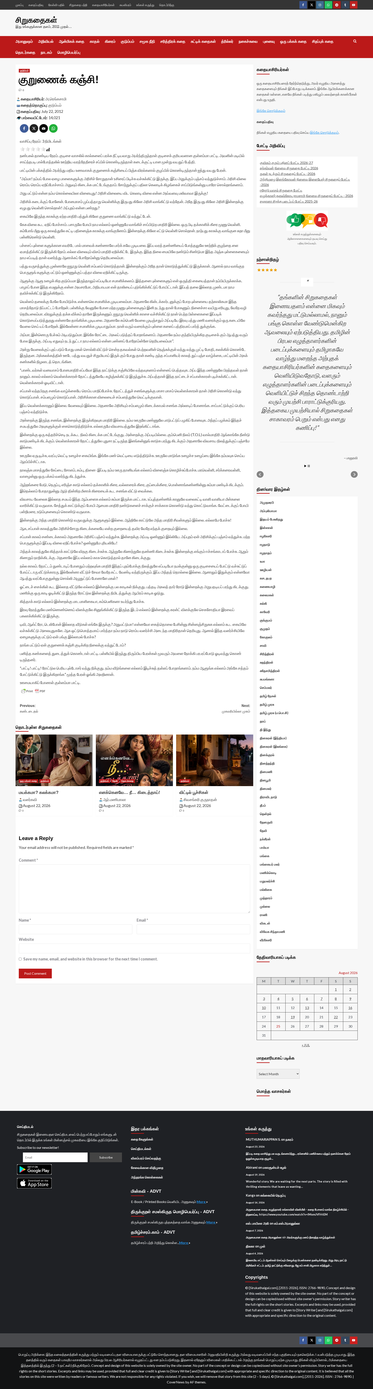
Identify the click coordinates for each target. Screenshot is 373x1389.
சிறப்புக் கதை (322, 41)
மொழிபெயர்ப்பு (68, 52)
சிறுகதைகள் (36, 20)
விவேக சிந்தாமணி (272, 931)
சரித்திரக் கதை (172, 41)
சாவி (263, 645)
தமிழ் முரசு (267, 704)
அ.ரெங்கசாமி (55, 98)
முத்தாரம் (266, 898)
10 (264, 1008)
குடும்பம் (127, 41)
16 (350, 1008)
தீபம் (263, 805)
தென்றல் (265, 814)
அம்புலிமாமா (268, 511)
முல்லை (265, 906)
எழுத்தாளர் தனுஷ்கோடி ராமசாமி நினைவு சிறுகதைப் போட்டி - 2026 (306, 196)
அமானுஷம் (24, 41)
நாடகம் (46, 52)
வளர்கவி (30, 799)
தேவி (115, 781)
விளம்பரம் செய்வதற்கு (146, 1158)
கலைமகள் (267, 595)
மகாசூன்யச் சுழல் (274, 1167)
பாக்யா (264, 847)
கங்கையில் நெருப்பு (273, 1195)
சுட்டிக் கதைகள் (203, 41)
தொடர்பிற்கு (166, 5)
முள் (262, 1246)
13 (307, 1008)
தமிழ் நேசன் (268, 696)
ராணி (263, 915)
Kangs (250, 1195)
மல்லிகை (266, 889)
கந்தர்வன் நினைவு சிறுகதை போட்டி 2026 (289, 168)
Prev (260, 474)
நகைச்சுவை (248, 41)
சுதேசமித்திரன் (270, 671)
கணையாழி (267, 586)
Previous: (29, 708)
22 (336, 1017)
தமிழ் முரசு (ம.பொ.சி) (274, 713)
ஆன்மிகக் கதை (71, 41)
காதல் (95, 41)
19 (293, 1017)
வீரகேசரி (266, 940)
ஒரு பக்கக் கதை (293, 41)
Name (25, 920)
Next (354, 474)
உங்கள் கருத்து (145, 5)
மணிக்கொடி (268, 873)
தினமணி (266, 772)
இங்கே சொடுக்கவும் (271, 111)
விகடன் (265, 923)
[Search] (355, 41)
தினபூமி (265, 780)
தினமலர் (266, 788)
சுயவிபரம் (125, 5)
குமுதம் (265, 629)
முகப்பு (20, 5)
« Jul (306, 1045)
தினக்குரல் (267, 755)
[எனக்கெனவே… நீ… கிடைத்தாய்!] (134, 760)
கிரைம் (110, 41)
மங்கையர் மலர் (270, 864)
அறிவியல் (46, 41)
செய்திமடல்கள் (141, 1149)
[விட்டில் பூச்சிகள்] (214, 760)
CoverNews (176, 1382)
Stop (309, 466)
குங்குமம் (266, 620)
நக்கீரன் (265, 839)
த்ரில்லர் (227, 41)
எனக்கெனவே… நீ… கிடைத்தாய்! (129, 792)
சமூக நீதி (147, 41)
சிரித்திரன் (267, 654)
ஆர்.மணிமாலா (114, 799)
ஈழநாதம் (266, 553)
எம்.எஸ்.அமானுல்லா (287, 1223)
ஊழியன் (266, 570)
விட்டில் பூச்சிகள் (193, 792)
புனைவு (269, 41)
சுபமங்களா (267, 679)
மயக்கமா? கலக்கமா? (38, 792)
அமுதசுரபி (267, 502)
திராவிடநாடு (268, 797)
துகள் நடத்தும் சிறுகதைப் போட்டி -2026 (287, 174)
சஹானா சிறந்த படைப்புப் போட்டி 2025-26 (289, 201)
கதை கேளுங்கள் (142, 1139)
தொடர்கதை (25, 52)
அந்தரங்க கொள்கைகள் (147, 1177)
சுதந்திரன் (266, 662)
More (201, 1202)
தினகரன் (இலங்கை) (274, 746)
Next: (236, 708)
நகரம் (289, 1139)
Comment (28, 860)
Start (305, 466)
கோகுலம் (266, 637)
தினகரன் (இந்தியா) (273, 738)
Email (142, 920)
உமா (262, 561)
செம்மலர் (266, 687)
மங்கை (264, 856)
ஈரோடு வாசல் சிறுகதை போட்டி (281, 190)
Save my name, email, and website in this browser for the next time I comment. (90, 959)
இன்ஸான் (266, 528)
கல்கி (263, 603)
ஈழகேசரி (266, 536)
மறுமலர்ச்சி (267, 881)
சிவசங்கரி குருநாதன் (200, 799)
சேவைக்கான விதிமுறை (147, 1168)
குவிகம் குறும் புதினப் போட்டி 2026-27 (286, 163)
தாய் (263, 721)
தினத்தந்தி (267, 763)
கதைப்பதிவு (35, 5)
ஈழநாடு (265, 544)
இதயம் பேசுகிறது (271, 519)
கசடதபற (266, 578)
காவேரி (265, 612)
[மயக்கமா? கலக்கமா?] (54, 760)
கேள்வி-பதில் (56, 5)
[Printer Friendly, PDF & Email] (33, 691)
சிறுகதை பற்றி (78, 5)
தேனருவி (266, 822)
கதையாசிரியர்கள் (103, 5)
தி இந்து (265, 730)
